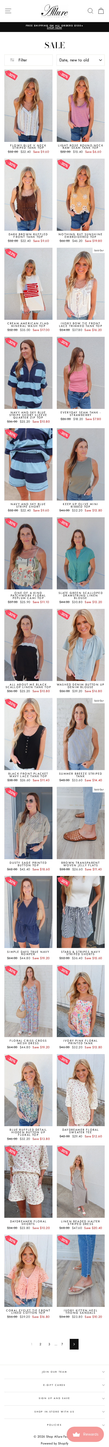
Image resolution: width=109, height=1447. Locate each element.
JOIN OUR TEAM (54, 1371)
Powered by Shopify (54, 1443)
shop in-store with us (54, 1411)
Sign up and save (54, 1398)
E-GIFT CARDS (54, 1385)
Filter (22, 60)
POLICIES (54, 1424)
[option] (54, 27)
